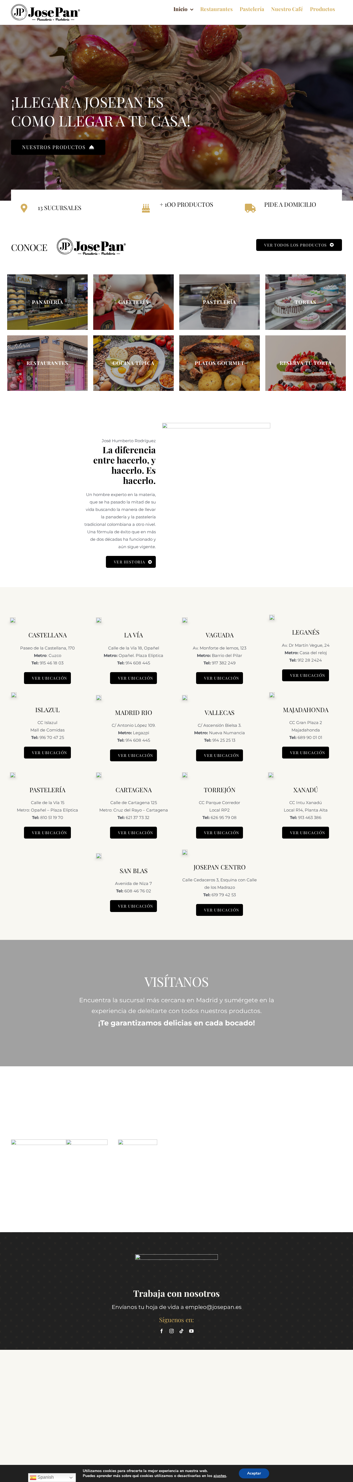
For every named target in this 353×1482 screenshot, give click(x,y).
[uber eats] (87, 1141)
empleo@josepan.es (213, 1307)
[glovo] (38, 1141)
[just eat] (137, 1141)
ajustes (219, 1475)
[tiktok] (181, 1331)
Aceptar (254, 1473)
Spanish (45, 1477)
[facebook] (161, 1331)
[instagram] (171, 1331)
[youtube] (191, 1331)
